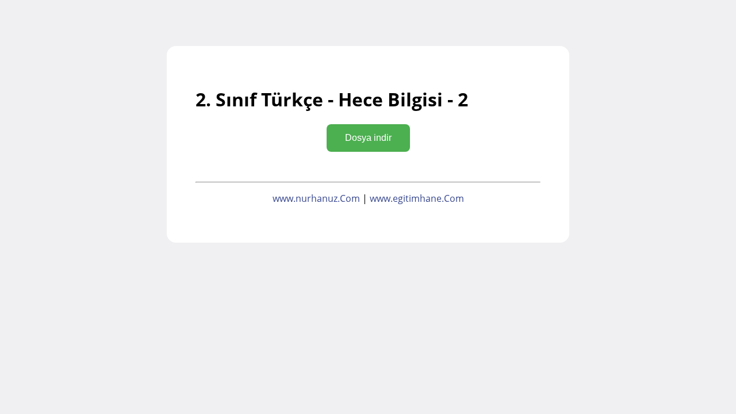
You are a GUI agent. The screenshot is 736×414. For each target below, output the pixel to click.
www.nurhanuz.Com (316, 198)
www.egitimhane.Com (417, 198)
